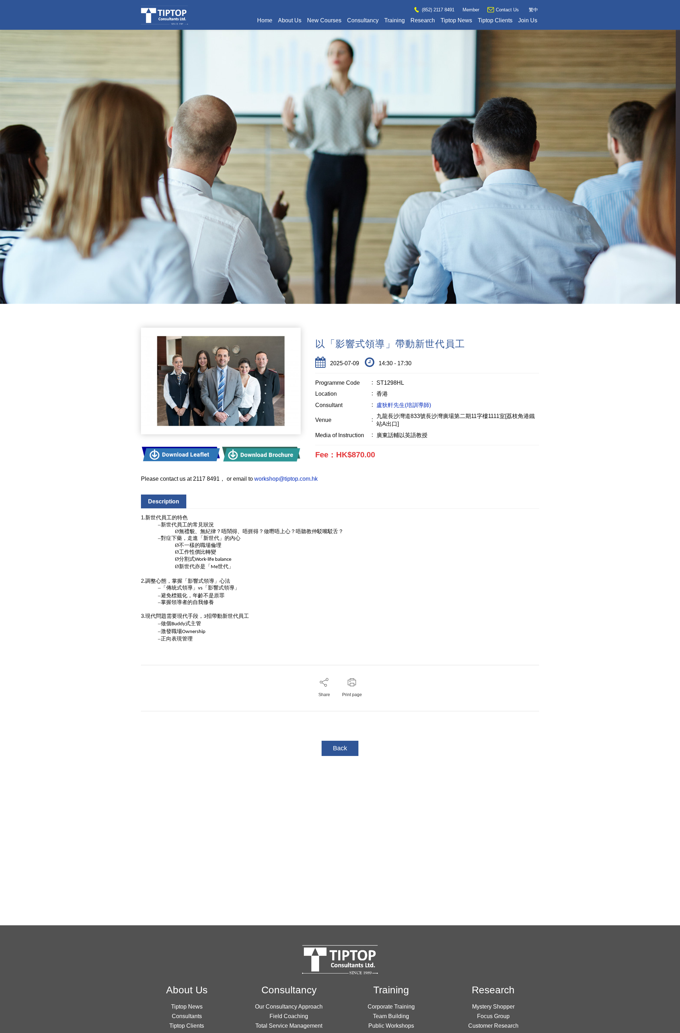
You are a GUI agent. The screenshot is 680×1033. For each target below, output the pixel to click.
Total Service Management (288, 1026)
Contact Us (507, 9)
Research (422, 20)
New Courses (324, 20)
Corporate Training (391, 1007)
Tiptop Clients (495, 20)
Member (471, 9)
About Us (289, 20)
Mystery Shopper (493, 1007)
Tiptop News (456, 20)
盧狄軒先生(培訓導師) (403, 405)
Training (394, 20)
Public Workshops (391, 1026)
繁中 (533, 9)
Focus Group (493, 1016)
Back (340, 748)
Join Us (527, 20)
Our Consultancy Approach (289, 1007)
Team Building (391, 1016)
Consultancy (363, 20)
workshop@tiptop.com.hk (286, 479)
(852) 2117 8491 (437, 9)
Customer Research (493, 1026)
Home (264, 20)
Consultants (187, 1016)
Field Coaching (289, 1016)
